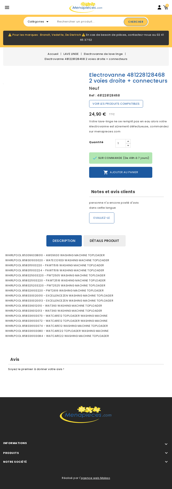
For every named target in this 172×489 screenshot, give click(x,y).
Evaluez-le (102, 218)
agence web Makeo (95, 478)
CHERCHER (135, 22)
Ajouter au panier (120, 172)
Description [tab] (64, 240)
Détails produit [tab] (104, 240)
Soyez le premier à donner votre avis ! (36, 369)
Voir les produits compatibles (116, 104)
